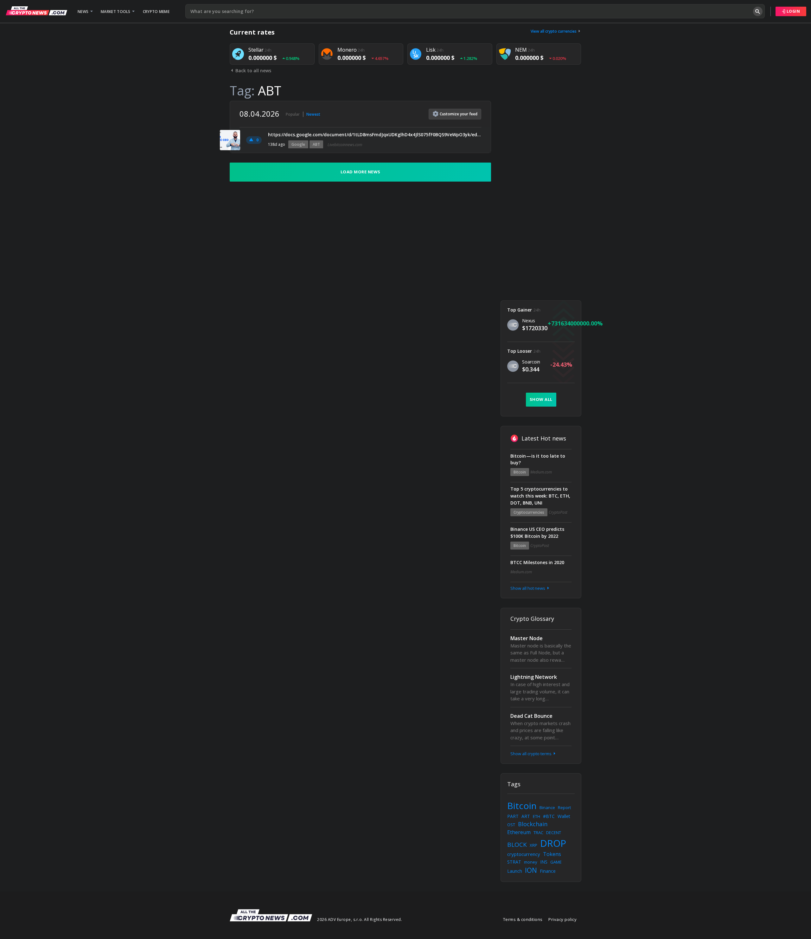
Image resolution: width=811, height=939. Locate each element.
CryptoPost (558, 512)
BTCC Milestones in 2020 (537, 562)
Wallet (564, 816)
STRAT (514, 862)
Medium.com (541, 472)
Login (792, 11)
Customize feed (458, 114)
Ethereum (519, 832)
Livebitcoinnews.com (345, 144)
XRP (533, 845)
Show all (541, 399)
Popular (293, 114)
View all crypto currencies (554, 31)
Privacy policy (562, 919)
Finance (548, 871)
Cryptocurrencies (529, 512)
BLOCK (517, 844)
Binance (547, 807)
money (530, 862)
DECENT (553, 832)
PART (513, 816)
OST (511, 824)
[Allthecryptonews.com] (36, 11)
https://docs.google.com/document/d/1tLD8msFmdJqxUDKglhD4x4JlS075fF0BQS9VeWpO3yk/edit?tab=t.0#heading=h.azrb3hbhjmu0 (374, 135)
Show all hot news (528, 588)
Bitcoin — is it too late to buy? (537, 459)
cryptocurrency (523, 854)
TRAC (538, 832)
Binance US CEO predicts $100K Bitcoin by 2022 (537, 532)
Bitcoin (520, 472)
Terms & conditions (523, 919)
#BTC (549, 816)
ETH (536, 816)
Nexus (528, 321)
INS (543, 862)
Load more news (360, 172)
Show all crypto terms (531, 753)
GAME (556, 862)
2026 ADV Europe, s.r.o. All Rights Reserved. (359, 919)
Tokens (552, 854)
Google (298, 144)
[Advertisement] (541, 196)
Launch (514, 871)
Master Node (526, 638)
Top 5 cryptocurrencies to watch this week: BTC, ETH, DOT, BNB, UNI (540, 496)
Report (564, 807)
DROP (553, 843)
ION (531, 870)
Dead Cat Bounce (531, 715)
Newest (313, 114)
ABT (316, 144)
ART (525, 816)
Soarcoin (531, 362)
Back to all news (252, 71)
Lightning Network (533, 676)
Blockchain (532, 824)
